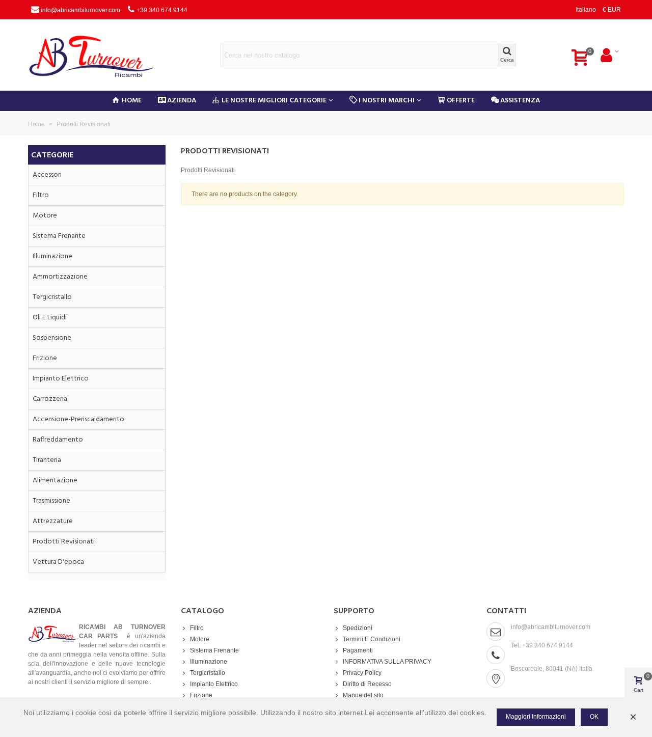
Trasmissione (51, 501)
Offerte (461, 100)
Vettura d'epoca (58, 562)
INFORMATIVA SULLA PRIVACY (387, 661)
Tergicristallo (52, 297)
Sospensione (52, 338)
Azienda (181, 100)
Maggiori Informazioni (536, 716)
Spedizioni (357, 628)
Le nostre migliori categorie (274, 100)
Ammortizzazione (60, 277)
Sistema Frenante (59, 236)
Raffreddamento (58, 440)
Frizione (45, 358)
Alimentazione (55, 480)
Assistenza (520, 100)
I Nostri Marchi (387, 100)
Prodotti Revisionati (64, 542)
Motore (45, 216)
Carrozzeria (50, 399)
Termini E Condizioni (371, 639)
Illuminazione (52, 256)
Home (132, 100)
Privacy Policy (362, 672)
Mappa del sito (363, 695)
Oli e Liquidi (50, 317)
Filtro (41, 195)
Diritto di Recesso (367, 684)
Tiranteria (47, 460)
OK (594, 716)
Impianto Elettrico (61, 379)
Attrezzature (53, 521)
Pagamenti (358, 650)
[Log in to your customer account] (609, 55)
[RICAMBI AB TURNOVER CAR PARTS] (99, 55)
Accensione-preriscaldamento (78, 419)
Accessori (47, 175)
